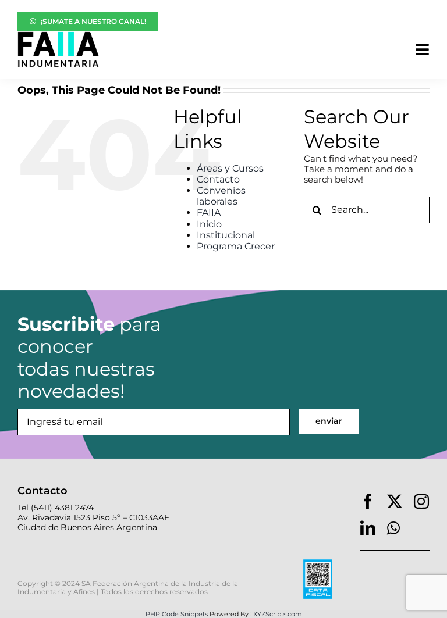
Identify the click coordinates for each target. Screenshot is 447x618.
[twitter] (394, 501)
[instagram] (421, 501)
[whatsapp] (393, 527)
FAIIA (209, 212)
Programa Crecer (236, 246)
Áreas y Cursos (230, 168)
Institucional (226, 235)
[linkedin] (367, 527)
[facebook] (367, 501)
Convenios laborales (221, 196)
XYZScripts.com (277, 614)
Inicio (209, 224)
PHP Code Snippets (177, 614)
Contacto (218, 179)
